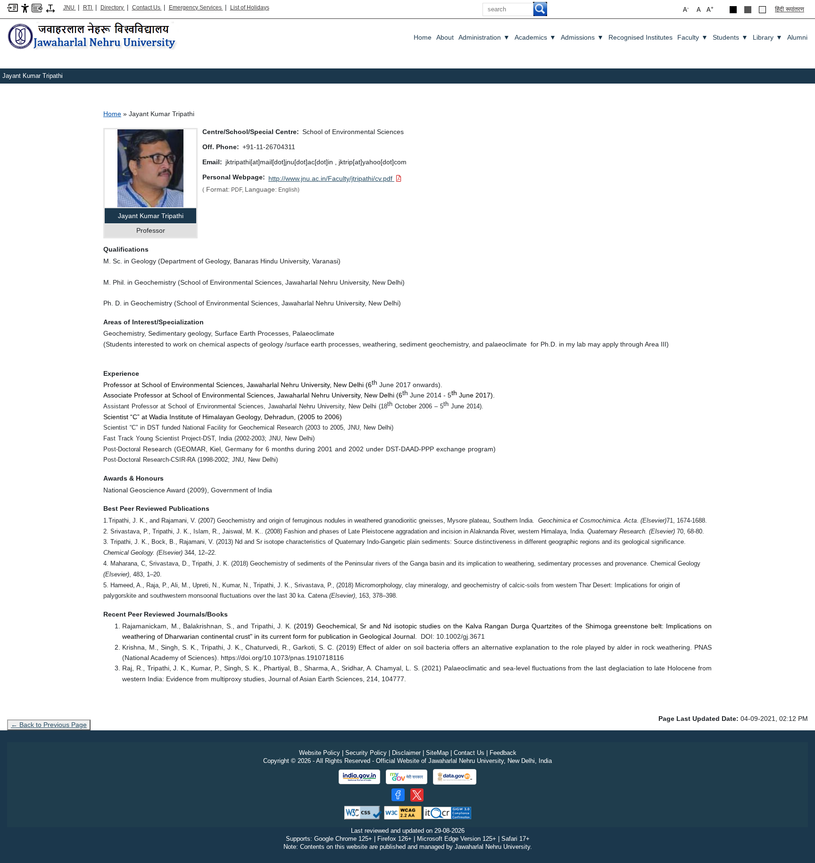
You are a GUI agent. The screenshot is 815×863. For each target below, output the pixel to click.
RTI (88, 7)
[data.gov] (454, 777)
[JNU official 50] (417, 795)
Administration (484, 37)
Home (423, 37)
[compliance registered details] (447, 812)
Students (730, 37)
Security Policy (366, 752)
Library (767, 37)
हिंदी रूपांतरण (789, 9)
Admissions (582, 37)
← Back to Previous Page (49, 724)
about (445, 37)
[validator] (363, 812)
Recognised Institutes (640, 37)
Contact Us (147, 7)
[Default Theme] (762, 9)
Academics (535, 37)
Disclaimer (406, 752)
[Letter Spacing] (50, 7)
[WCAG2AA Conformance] (403, 812)
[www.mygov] (406, 777)
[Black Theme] (733, 9)
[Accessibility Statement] (25, 7)
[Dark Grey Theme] (747, 9)
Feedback (503, 752)
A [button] (710, 9)
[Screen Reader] (37, 7)
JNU (69, 7)
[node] (93, 36)
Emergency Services (196, 7)
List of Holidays (249, 7)
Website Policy (319, 752)
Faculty (692, 37)
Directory (112, 7)
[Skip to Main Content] (12, 7)
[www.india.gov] (359, 777)
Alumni (797, 37)
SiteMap (437, 752)
